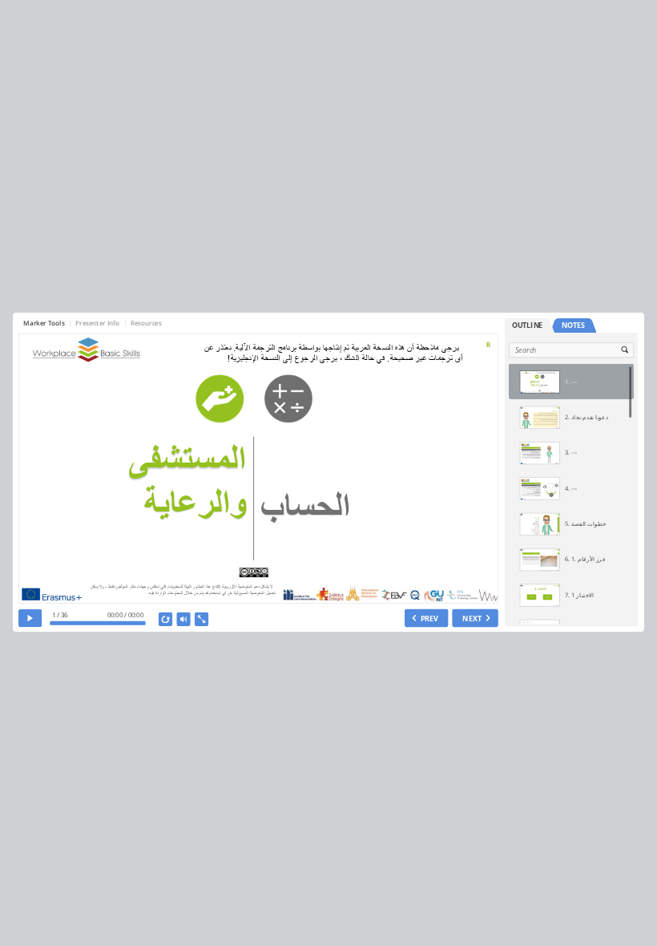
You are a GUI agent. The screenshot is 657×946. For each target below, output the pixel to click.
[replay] (165, 619)
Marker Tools (44, 322)
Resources (146, 322)
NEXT (472, 618)
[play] (30, 618)
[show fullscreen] (201, 619)
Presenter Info (98, 322)
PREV (430, 618)
